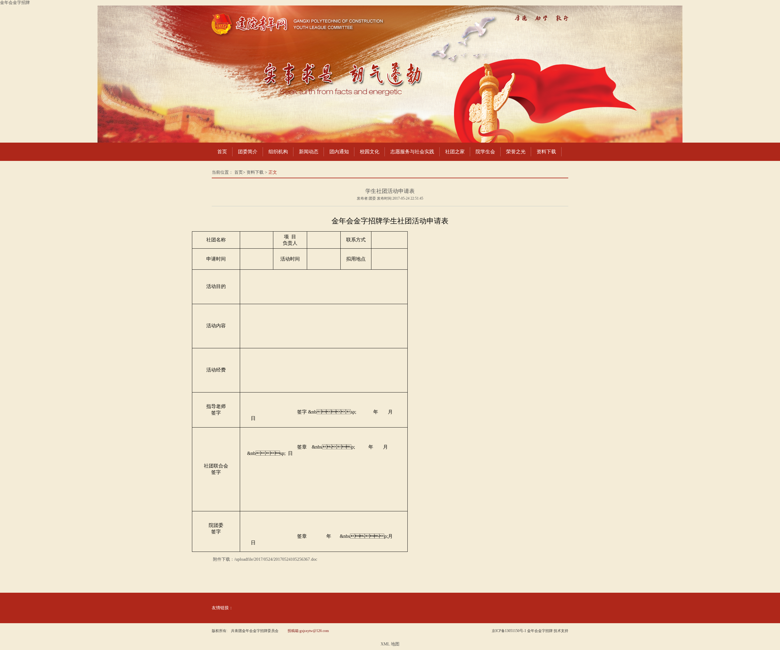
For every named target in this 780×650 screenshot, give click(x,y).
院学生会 (485, 151)
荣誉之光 (516, 151)
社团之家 (455, 151)
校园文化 (369, 151)
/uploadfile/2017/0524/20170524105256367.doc (275, 559)
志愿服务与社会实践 (412, 151)
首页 (222, 151)
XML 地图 (390, 644)
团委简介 (247, 151)
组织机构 (278, 151)
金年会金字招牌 (15, 2)
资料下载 (546, 151)
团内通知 (339, 151)
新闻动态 (308, 151)
